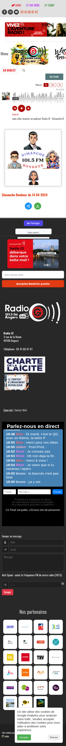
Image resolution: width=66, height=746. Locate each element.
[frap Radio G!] (56, 642)
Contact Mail (20, 410)
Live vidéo (34, 5)
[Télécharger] (37, 206)
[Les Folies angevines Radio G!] (56, 688)
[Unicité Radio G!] (25, 672)
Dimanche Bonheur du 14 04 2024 (25, 194)
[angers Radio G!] (41, 627)
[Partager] (28, 206)
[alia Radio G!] (41, 672)
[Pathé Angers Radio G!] (25, 703)
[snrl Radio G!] (41, 642)
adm (6, 736)
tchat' (51, 5)
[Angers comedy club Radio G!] (41, 703)
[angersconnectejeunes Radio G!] (10, 672)
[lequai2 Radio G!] (10, 657)
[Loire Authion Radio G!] (10, 703)
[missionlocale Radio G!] (56, 672)
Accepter (24, 737)
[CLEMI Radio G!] (41, 688)
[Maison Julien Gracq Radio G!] (56, 657)
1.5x (52, 84)
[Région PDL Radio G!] (56, 627)
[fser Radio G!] (25, 642)
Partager (33, 223)
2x (60, 84)
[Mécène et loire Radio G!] (25, 627)
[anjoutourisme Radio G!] (25, 688)
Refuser (54, 737)
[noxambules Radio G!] (10, 688)
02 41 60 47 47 (29, 12)
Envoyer (7, 592)
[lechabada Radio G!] (25, 657)
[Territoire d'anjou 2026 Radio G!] (10, 627)
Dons (18, 5)
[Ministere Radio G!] (10, 642)
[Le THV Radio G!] (41, 657)
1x (46, 84)
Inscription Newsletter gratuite (33, 283)
